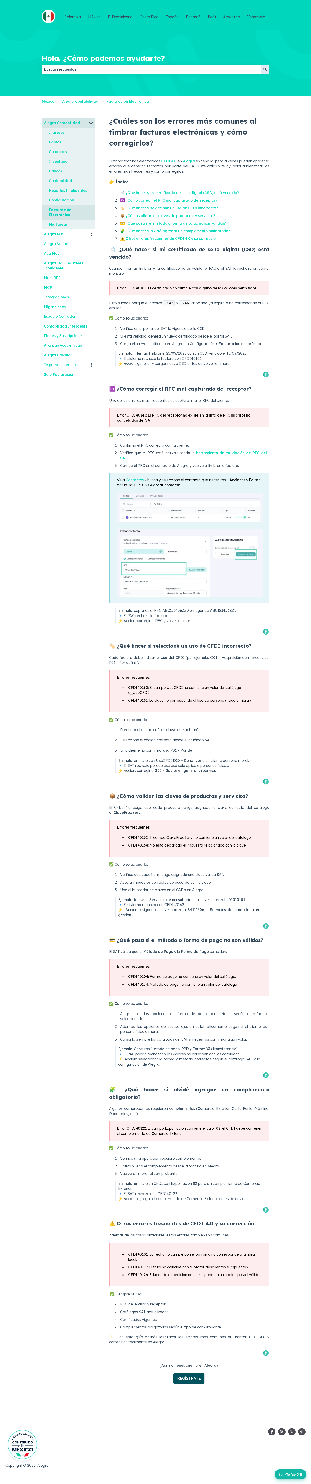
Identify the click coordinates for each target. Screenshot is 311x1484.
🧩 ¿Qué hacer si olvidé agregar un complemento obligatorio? (175, 231)
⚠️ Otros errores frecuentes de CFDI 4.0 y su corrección (169, 238)
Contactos (135, 480)
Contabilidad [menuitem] (60, 180)
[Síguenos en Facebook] (271, 1431)
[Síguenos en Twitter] (292, 1431)
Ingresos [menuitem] (56, 132)
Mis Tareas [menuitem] (58, 224)
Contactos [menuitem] (58, 151)
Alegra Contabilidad (80, 101)
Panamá (193, 17)
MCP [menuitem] (48, 287)
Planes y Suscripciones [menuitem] (63, 335)
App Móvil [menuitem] (52, 253)
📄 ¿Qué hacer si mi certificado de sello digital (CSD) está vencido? (179, 192)
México (94, 17)
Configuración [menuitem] (61, 200)
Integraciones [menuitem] (56, 297)
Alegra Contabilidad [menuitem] (62, 122)
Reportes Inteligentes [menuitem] (68, 190)
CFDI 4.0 (168, 161)
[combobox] (151, 69)
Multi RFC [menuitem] (52, 278)
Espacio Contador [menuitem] (60, 316)
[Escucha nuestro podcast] (302, 1431)
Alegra (189, 161)
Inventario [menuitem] (58, 161)
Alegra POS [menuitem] (54, 234)
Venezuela (256, 17)
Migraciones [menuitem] (55, 306)
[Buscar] (265, 69)
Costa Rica (149, 17)
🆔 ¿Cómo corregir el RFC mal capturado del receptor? (168, 200)
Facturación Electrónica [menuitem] (60, 212)
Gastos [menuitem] (55, 142)
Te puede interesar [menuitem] (60, 364)
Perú (212, 17)
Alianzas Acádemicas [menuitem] (63, 345)
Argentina (231, 17)
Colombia (72, 17)
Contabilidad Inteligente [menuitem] (66, 326)
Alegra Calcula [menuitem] (57, 355)
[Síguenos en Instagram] (282, 1431)
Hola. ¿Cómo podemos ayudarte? (103, 58)
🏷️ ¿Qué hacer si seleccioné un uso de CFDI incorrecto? (169, 208)
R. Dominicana (120, 17)
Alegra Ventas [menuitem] (56, 243)
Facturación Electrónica (127, 101)
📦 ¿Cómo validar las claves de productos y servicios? (167, 215)
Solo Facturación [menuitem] (59, 374)
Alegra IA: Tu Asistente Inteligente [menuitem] (64, 265)
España (172, 17)
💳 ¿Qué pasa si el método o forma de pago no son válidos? (173, 223)
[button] (91, 123)
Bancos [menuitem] (55, 171)
